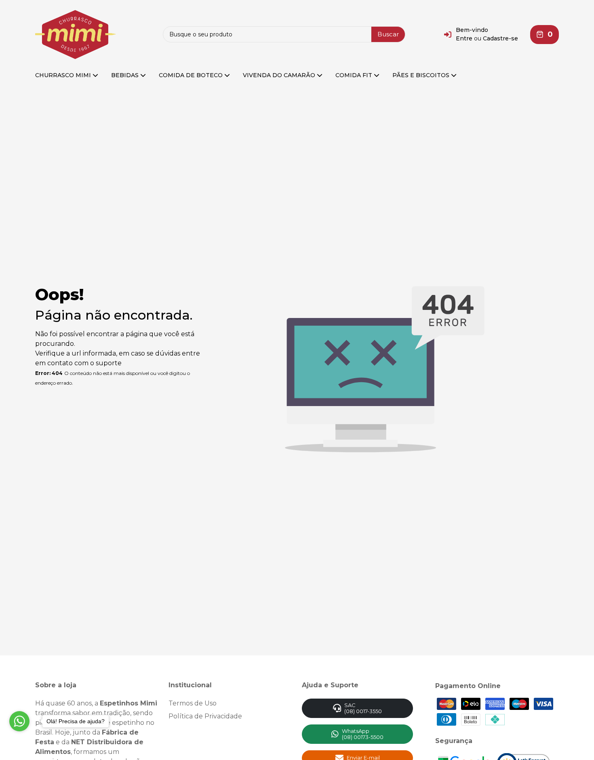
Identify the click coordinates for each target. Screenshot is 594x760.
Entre (464, 38)
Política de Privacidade (205, 716)
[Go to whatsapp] (19, 721)
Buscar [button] (388, 34)
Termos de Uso (193, 703)
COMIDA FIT (354, 75)
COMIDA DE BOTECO (191, 75)
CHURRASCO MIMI (64, 75)
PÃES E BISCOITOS (421, 75)
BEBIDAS (125, 75)
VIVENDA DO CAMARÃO (280, 75)
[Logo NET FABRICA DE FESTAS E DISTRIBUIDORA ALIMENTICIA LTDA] (75, 34)
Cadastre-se (500, 38)
